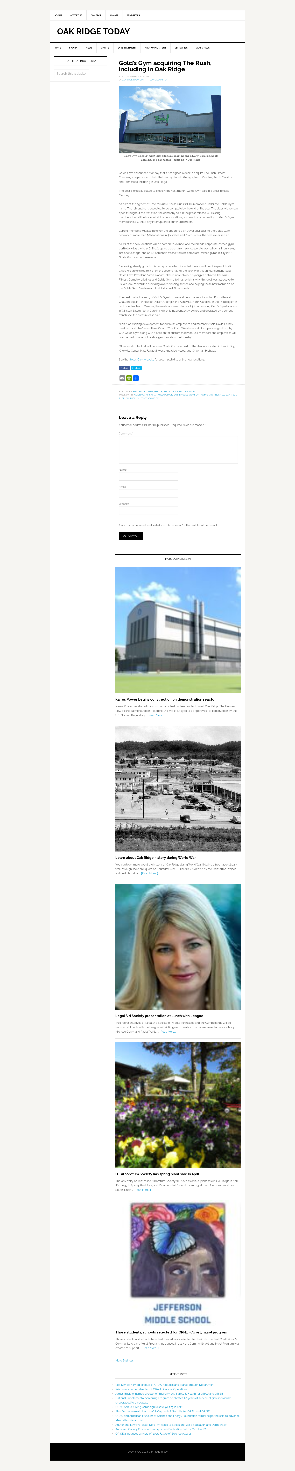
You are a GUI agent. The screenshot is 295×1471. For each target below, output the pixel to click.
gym (198, 395)
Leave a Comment (159, 80)
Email (123, 486)
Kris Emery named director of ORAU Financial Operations (151, 1389)
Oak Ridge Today (93, 31)
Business (138, 391)
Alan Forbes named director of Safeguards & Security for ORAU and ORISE (162, 1411)
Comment (126, 433)
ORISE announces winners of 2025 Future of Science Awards (153, 1433)
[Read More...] (156, 715)
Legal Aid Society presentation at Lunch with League (159, 1016)
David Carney (174, 395)
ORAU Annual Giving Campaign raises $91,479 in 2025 (149, 1407)
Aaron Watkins (142, 395)
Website (124, 504)
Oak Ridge (168, 391)
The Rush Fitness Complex (144, 398)
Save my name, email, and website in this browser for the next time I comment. (168, 525)
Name (123, 469)
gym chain (207, 395)
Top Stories (189, 391)
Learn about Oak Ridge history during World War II (156, 858)
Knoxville (219, 395)
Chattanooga (158, 395)
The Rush (124, 398)
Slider (178, 391)
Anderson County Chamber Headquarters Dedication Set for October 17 (160, 1429)
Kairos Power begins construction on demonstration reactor (165, 699)
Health (158, 391)
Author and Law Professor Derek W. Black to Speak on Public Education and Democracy (171, 1424)
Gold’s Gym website (141, 359)
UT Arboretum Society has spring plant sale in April (157, 1174)
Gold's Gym (188, 395)
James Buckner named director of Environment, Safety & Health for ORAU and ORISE (169, 1393)
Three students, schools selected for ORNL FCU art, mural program (171, 1332)
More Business (124, 1360)
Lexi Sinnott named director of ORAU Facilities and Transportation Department (164, 1384)
